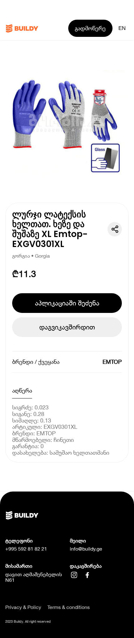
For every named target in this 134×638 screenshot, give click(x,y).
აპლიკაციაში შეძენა (67, 303)
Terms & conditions (68, 607)
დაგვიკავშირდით (67, 327)
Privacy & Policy (23, 607)
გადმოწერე (90, 28)
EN (122, 28)
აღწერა (22, 390)
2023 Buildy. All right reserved (28, 621)
